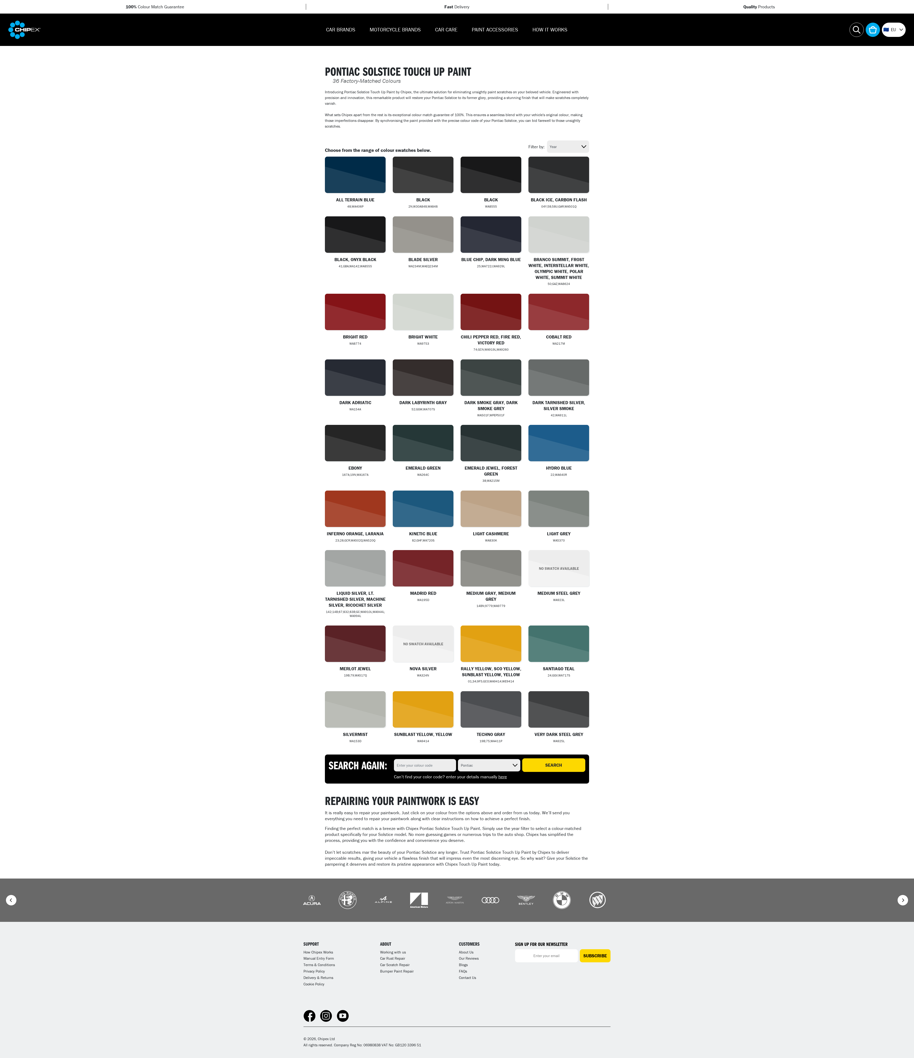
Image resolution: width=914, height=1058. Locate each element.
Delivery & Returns (318, 977)
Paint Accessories (495, 29)
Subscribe (595, 956)
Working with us (393, 952)
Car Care (446, 29)
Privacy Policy (314, 971)
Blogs (463, 964)
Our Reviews (469, 958)
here (502, 777)
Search (553, 765)
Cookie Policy (313, 984)
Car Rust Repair (392, 958)
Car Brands (340, 29)
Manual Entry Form (318, 958)
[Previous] (11, 900)
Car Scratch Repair (395, 964)
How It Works (549, 29)
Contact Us (467, 977)
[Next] (903, 900)
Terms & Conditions (319, 964)
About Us (466, 952)
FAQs (463, 971)
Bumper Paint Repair (397, 971)
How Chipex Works (318, 952)
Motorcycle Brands (395, 29)
